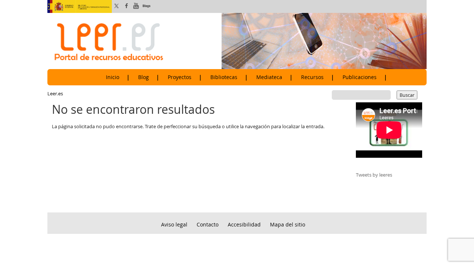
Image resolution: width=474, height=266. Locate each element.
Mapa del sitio (287, 224)
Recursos (312, 77)
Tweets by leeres (374, 174)
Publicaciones (360, 77)
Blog (143, 77)
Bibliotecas (223, 77)
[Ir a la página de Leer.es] (237, 40)
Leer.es (55, 93)
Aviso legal (174, 224)
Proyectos (179, 77)
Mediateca (269, 77)
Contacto (207, 224)
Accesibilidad (244, 224)
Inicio (112, 77)
